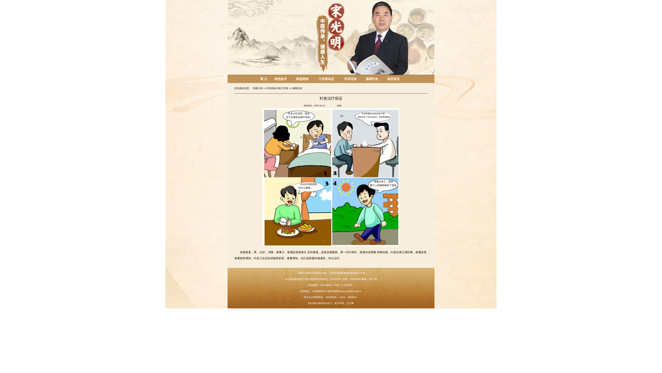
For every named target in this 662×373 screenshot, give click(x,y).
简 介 (263, 79)
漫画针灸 (372, 79)
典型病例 (302, 79)
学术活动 (350, 79)
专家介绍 (257, 88)
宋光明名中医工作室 (277, 88)
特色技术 (280, 79)
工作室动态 (326, 79)
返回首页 (393, 79)
